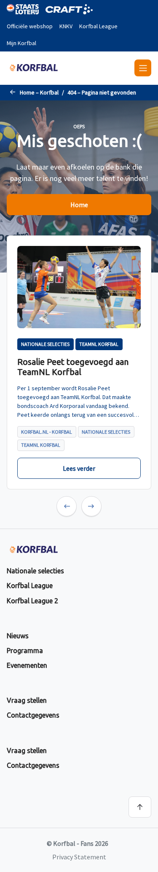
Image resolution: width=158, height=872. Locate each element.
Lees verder (79, 468)
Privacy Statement (79, 857)
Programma (25, 650)
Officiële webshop (30, 26)
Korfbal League (98, 26)
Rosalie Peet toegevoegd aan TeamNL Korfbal (73, 367)
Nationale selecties (35, 571)
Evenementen (27, 665)
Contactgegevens (33, 715)
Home (79, 204)
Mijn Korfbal (21, 43)
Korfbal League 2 (32, 601)
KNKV (65, 26)
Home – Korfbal (39, 92)
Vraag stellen (27, 700)
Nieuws (18, 636)
